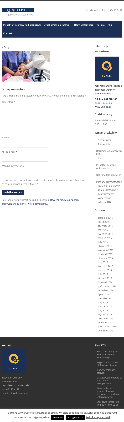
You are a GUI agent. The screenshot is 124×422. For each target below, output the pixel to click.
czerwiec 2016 (105, 225)
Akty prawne (104, 139)
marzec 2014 (105, 306)
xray (5, 46)
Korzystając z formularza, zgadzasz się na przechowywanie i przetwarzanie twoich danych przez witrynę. (45, 182)
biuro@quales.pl (94, 10)
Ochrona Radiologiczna (108, 174)
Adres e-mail (9, 151)
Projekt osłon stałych (109, 185)
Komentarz (8, 101)
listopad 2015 (105, 254)
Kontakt (7, 33)
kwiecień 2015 (105, 266)
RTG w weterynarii (83, 24)
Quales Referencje (108, 189)
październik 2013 (107, 326)
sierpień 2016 (105, 217)
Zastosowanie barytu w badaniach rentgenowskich (109, 380)
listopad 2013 (105, 322)
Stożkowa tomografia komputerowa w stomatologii (108, 354)
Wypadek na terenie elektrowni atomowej (108, 364)
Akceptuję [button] (57, 417)
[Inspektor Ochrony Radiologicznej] (108, 69)
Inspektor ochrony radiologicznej (106, 166)
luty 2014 (103, 310)
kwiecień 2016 (105, 233)
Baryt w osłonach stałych (106, 371)
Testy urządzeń (106, 193)
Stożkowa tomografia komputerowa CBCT (108, 403)
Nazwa (6, 137)
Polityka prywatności (98, 417)
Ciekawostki (104, 144)
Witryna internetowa (13, 165)
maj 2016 (103, 229)
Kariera (101, 24)
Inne (100, 158)
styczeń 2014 (105, 314)
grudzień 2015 (106, 250)
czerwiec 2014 (105, 298)
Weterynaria (104, 197)
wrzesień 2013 (106, 330)
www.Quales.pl (103, 106)
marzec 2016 (105, 237)
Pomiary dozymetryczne (109, 181)
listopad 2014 (105, 282)
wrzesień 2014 (106, 290)
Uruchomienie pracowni (57, 24)
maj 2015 (103, 262)
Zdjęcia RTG (104, 202)
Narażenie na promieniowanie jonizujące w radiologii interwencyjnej (109, 392)
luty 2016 (103, 241)
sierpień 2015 (105, 258)
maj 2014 (103, 302)
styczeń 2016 (105, 245)
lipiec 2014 (104, 294)
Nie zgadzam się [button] (75, 417)
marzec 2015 (105, 270)
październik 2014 (107, 286)
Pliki (110, 24)
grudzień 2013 (106, 318)
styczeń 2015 (105, 278)
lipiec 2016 (104, 221)
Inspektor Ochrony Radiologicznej (22, 24)
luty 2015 (103, 274)
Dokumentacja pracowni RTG (109, 152)
